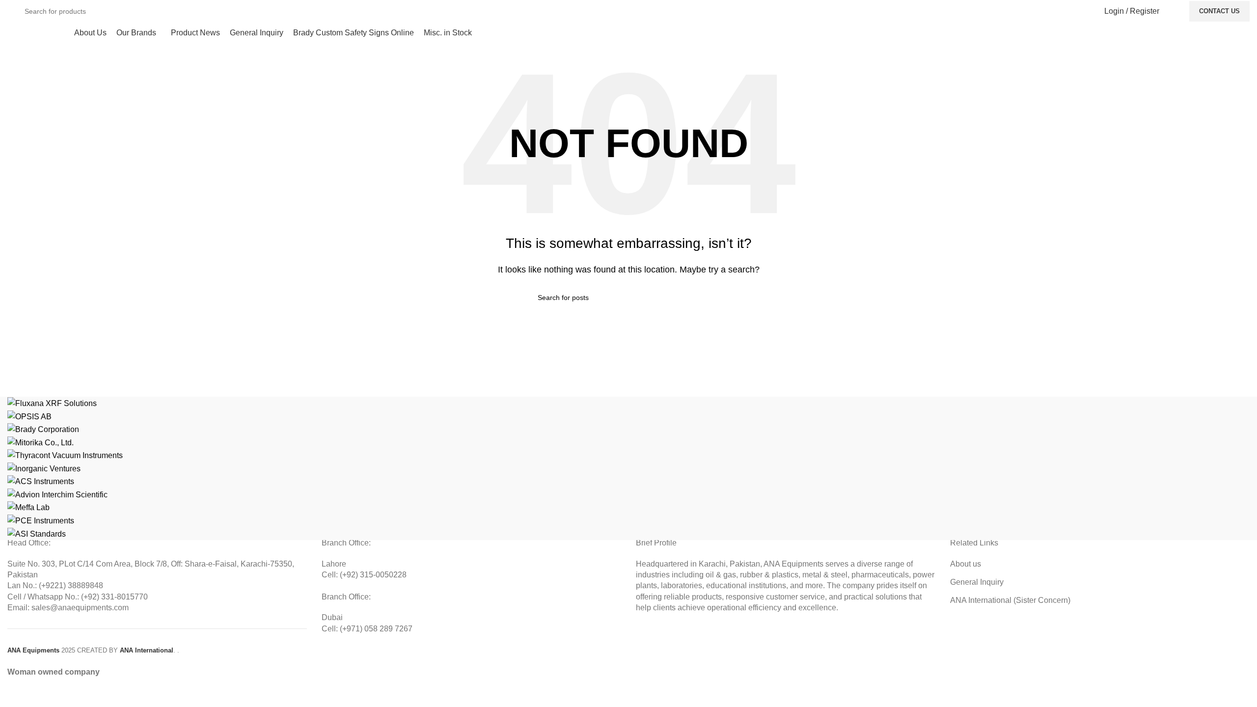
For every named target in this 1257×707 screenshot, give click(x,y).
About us (965, 564)
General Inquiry (977, 582)
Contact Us (1219, 11)
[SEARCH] (1076, 11)
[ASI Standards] (628, 468)
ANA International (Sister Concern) (1010, 600)
